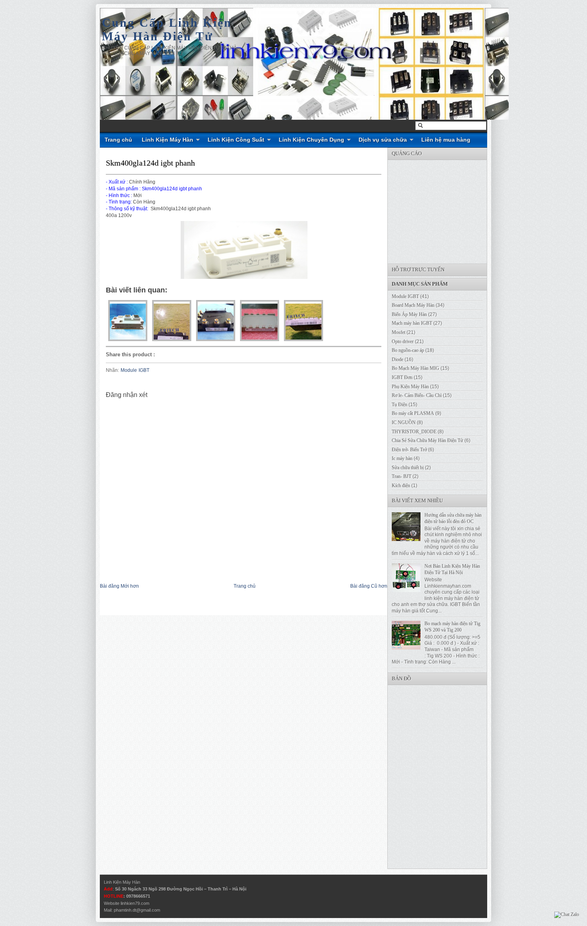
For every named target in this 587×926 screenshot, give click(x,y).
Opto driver (403, 341)
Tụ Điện (399, 404)
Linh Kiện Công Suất (236, 139)
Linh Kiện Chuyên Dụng (311, 139)
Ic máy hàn (402, 458)
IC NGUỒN (404, 422)
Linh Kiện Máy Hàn (167, 139)
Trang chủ (118, 139)
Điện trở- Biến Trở (409, 449)
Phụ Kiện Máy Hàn (410, 386)
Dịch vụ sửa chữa (383, 139)
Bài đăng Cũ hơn (368, 586)
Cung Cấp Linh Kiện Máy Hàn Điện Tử (167, 29)
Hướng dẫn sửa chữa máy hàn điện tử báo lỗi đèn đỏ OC (453, 518)
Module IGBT (135, 370)
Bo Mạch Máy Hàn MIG (415, 368)
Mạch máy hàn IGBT (412, 323)
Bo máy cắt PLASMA (413, 413)
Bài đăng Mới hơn (119, 586)
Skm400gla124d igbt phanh (150, 162)
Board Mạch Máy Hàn (413, 305)
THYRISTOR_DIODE (414, 431)
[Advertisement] (448, 210)
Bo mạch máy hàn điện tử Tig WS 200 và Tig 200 (452, 627)
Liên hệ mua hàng (445, 139)
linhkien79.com (135, 903)
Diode (397, 359)
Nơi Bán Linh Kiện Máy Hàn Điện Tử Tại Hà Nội (452, 569)
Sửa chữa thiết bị (408, 467)
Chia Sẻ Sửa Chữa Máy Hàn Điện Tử (427, 440)
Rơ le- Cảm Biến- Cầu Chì (417, 395)
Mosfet (398, 332)
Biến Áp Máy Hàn (409, 314)
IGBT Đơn (402, 377)
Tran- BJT (401, 476)
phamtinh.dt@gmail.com (137, 910)
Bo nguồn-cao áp (408, 350)
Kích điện (401, 485)
